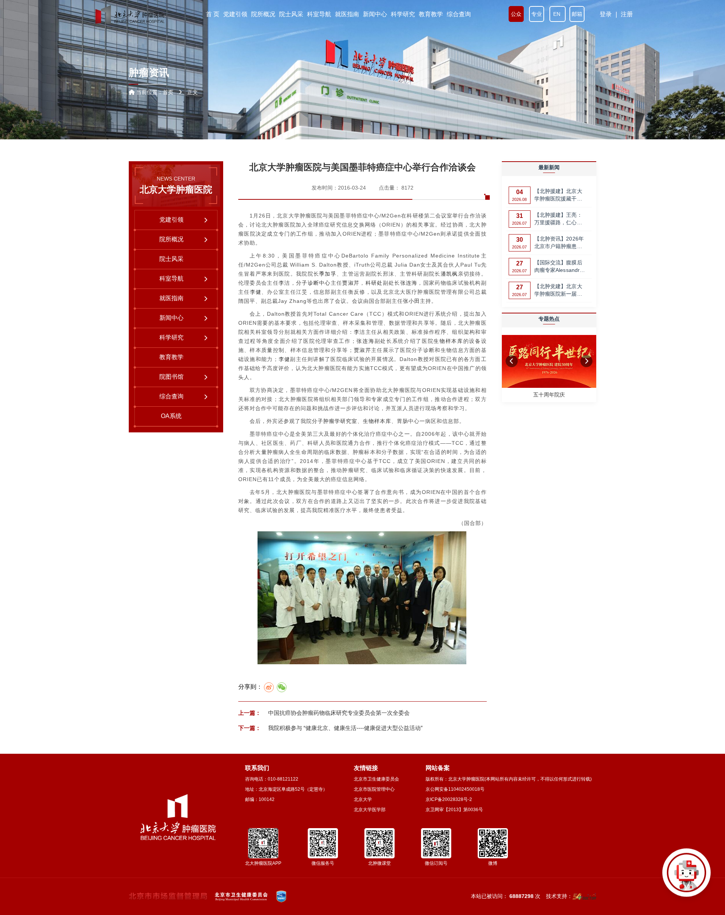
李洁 (284, 283)
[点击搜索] (686, 876)
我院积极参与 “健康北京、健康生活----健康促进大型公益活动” (345, 728)
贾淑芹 (350, 283)
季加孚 (327, 274)
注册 (627, 14)
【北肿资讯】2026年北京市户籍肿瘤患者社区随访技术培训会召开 (559, 243)
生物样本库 (448, 341)
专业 (536, 14)
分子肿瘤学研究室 (334, 421)
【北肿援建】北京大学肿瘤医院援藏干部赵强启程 (558, 195)
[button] (512, 361)
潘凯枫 (449, 274)
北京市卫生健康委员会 (376, 779)
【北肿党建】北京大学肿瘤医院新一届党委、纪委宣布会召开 (558, 290)
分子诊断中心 (313, 283)
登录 (606, 14)
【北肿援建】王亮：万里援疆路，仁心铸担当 (558, 219)
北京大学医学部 (370, 809)
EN (557, 14)
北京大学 (363, 799)
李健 (256, 292)
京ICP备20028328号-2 (449, 799)
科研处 (374, 283)
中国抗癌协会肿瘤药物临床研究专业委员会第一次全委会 (338, 713)
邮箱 (577, 14)
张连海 (409, 283)
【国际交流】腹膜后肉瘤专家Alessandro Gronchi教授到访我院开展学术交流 (559, 266)
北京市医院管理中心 (374, 789)
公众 (516, 14)
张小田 (411, 301)
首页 (168, 92)
